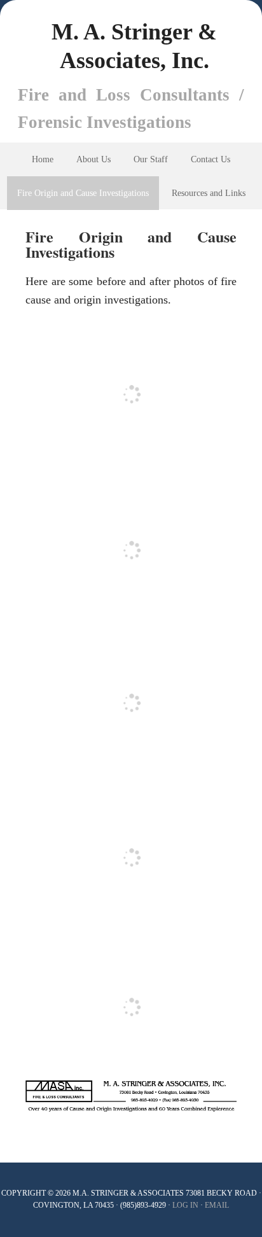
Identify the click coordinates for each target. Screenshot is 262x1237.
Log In (185, 1205)
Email (217, 1205)
